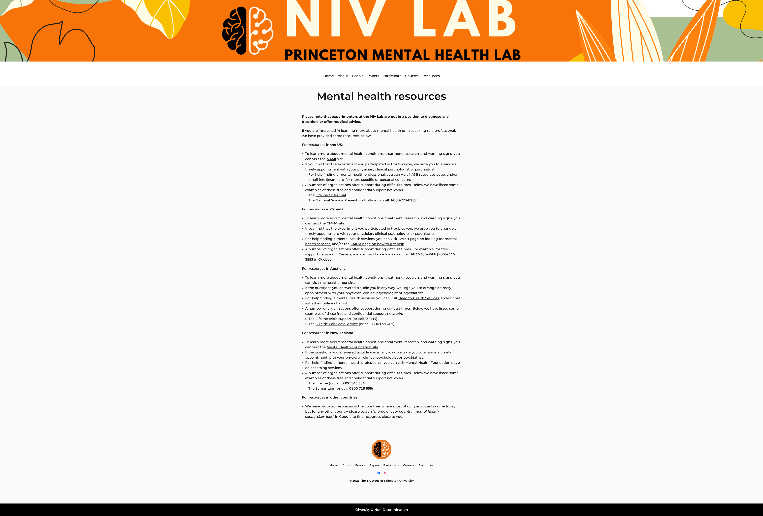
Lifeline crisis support (333, 319)
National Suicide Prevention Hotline (346, 200)
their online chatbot (331, 303)
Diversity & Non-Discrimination (381, 510)
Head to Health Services (418, 298)
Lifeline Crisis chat (331, 195)
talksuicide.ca (386, 254)
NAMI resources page (427, 174)
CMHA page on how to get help (377, 244)
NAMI (331, 159)
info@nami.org (331, 180)
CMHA (332, 223)
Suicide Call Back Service (337, 324)
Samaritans (325, 388)
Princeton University (399, 480)
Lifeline (322, 383)
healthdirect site (340, 283)
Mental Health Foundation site (352, 347)
